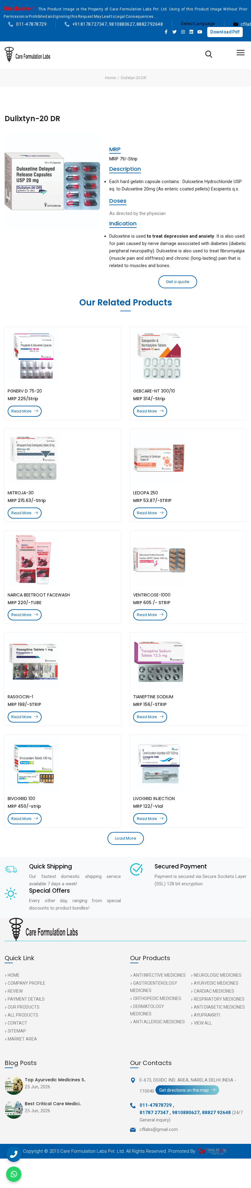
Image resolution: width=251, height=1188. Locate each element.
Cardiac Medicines (214, 991)
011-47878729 (31, 24)
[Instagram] (183, 31)
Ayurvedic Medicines (216, 983)
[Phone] (13, 1154)
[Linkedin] (191, 31)
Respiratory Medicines (219, 999)
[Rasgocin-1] (63, 662)
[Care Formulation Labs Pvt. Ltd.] (27, 54)
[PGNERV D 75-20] (63, 356)
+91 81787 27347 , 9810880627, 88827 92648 (117, 24)
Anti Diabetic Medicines (219, 1007)
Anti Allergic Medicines (159, 1021)
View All (203, 1023)
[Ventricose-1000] (188, 560)
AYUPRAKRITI (207, 1015)
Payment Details (26, 999)
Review (15, 991)
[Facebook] (166, 31)
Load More (125, 838)
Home (110, 77)
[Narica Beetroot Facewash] (63, 560)
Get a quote (177, 282)
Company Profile (26, 983)
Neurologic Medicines (218, 975)
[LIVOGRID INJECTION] (188, 764)
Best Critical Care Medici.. (53, 1104)
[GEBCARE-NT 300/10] (188, 356)
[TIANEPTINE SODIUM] (188, 662)
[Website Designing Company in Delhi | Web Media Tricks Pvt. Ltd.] (213, 1151)
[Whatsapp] (13, 1174)
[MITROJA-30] (63, 458)
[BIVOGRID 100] (63, 764)
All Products (23, 1015)
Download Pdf (225, 31)
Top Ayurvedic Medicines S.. (55, 1080)
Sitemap (17, 1031)
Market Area (22, 1039)
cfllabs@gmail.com (159, 1129)
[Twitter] (174, 31)
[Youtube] (199, 31)
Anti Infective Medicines (159, 975)
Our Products (23, 1007)
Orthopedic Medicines (157, 998)
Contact (17, 1023)
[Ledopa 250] (188, 458)
